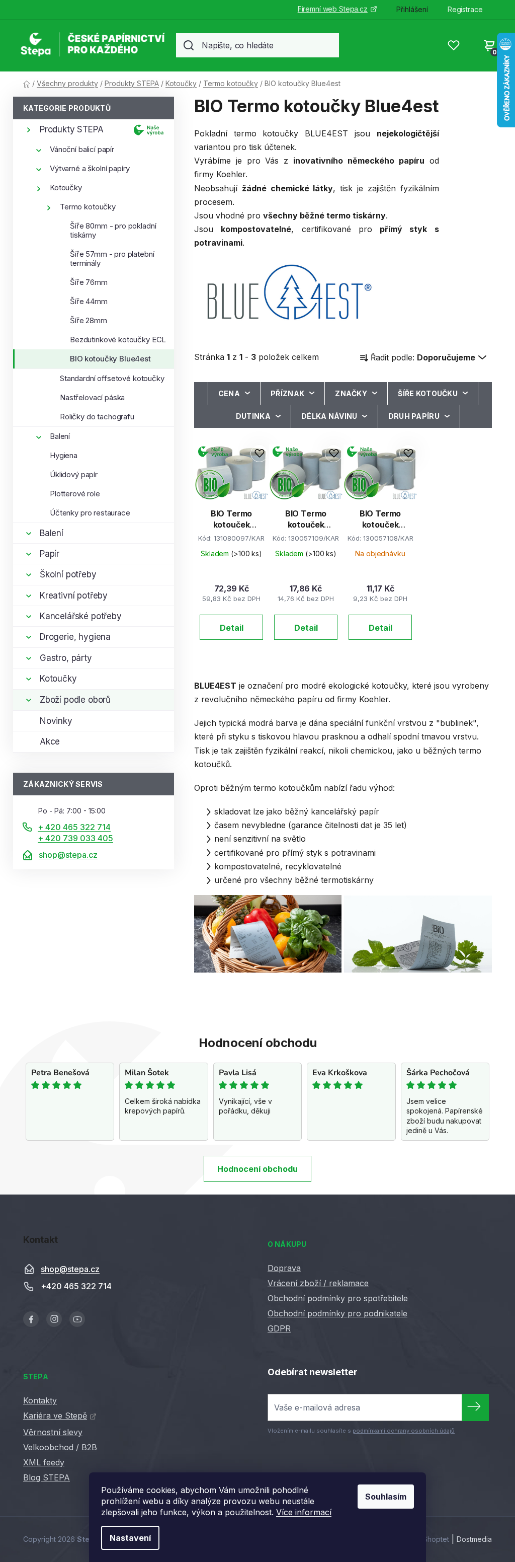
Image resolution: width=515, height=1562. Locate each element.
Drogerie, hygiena (75, 637)
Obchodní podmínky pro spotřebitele (338, 1298)
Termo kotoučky (88, 206)
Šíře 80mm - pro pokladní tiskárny (113, 230)
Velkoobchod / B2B (60, 1447)
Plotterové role (75, 493)
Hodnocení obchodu (257, 1169)
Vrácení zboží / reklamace (318, 1283)
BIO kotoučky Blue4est (110, 358)
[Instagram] (54, 1319)
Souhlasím (385, 1497)
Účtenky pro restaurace (90, 512)
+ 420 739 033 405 (75, 838)
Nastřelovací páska (92, 397)
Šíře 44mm (89, 301)
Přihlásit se (475, 1407)
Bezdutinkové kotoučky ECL (118, 339)
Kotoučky (66, 187)
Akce (50, 741)
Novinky (56, 721)
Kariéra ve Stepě (55, 1415)
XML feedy (43, 1462)
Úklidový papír (74, 474)
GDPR (279, 1328)
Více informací (303, 1512)
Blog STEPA (46, 1477)
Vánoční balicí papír (82, 149)
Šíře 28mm (88, 320)
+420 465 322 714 (76, 1287)
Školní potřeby (68, 574)
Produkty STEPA (72, 129)
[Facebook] (31, 1319)
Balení (60, 436)
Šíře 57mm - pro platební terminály (112, 258)
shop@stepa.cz (68, 855)
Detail (231, 628)
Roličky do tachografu (97, 416)
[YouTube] (77, 1319)
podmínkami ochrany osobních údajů (404, 1430)
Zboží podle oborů (75, 700)
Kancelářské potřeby (81, 616)
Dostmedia (474, 1539)
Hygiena (63, 455)
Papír (49, 554)
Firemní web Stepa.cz (333, 9)
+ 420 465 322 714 (74, 827)
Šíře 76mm (89, 282)
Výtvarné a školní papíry (89, 168)
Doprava (284, 1268)
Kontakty (40, 1400)
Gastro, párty (66, 658)
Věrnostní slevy (52, 1432)
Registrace (465, 9)
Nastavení (130, 1538)
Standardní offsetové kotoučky (112, 378)
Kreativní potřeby (74, 595)
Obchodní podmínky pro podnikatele (337, 1313)
